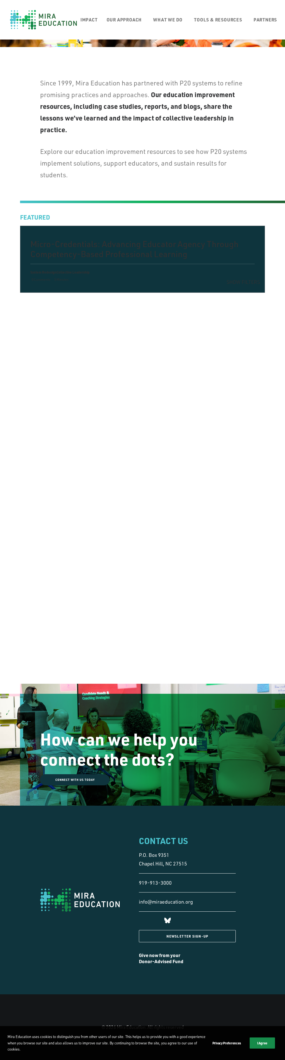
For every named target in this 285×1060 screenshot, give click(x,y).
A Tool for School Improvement (66, 350)
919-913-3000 (155, 883)
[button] (167, 921)
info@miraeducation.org (166, 902)
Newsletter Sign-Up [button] (187, 936)
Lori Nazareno (114, 305)
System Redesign (107, 310)
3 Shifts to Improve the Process (63, 310)
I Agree (262, 1043)
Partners (265, 20)
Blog (97, 305)
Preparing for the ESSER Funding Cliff (64, 389)
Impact (89, 20)
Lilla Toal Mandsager (109, 347)
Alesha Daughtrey (117, 385)
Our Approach (124, 20)
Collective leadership (110, 315)
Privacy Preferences (226, 1043)
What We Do (168, 20)
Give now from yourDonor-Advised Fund (161, 958)
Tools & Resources (218, 20)
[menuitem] (91, 20)
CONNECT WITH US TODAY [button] (75, 779)
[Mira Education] (43, 19)
